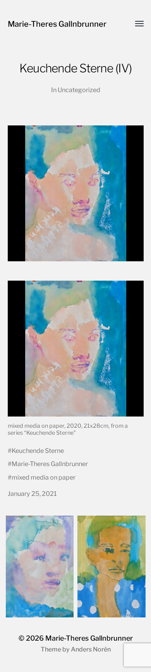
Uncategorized (79, 90)
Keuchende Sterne (38, 450)
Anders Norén (91, 649)
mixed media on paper (44, 477)
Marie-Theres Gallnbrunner (57, 24)
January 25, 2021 (32, 493)
